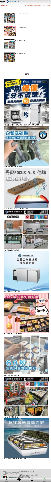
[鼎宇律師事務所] (11, 477)
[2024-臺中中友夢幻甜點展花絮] (26, 312)
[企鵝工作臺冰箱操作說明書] (26, 271)
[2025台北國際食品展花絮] (26, 396)
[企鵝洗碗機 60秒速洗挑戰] (26, 354)
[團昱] (11, 472)
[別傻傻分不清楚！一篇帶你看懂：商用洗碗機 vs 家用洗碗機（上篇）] (26, 101)
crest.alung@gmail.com (37, 474)
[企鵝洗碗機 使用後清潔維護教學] (26, 145)
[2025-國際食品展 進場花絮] (26, 229)
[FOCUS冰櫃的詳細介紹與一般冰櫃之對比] (26, 187)
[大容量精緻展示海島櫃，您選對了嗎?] (26, 438)
